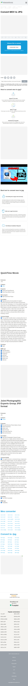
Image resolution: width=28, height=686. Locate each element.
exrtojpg (2, 544)
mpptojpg (17, 550)
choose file (14, 47)
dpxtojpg (17, 552)
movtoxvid (10, 525)
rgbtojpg (10, 541)
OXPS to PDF (4, 644)
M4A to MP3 (3, 616)
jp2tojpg (2, 541)
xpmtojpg (10, 546)
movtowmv (17, 519)
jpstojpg (17, 541)
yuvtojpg (17, 546)
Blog (14, 679)
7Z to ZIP (3, 613)
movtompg (17, 527)
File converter (3, 6)
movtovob (3, 519)
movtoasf (10, 521)
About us (14, 657)
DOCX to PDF (4, 639)
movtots (17, 517)
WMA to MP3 (17, 619)
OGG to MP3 (17, 629)
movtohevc (10, 523)
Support (14, 666)
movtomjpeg (17, 529)
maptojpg (10, 544)
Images (9, 6)
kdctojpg (3, 548)
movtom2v (17, 523)
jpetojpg (17, 539)
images (4, 419)
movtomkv (3, 514)
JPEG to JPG (4, 626)
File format (14, 660)
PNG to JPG (16, 632)
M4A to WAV (3, 624)
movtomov (10, 514)
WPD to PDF (17, 644)
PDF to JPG (16, 639)
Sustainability (14, 676)
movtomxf (3, 517)
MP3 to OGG (17, 621)
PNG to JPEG (4, 634)
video (3, 286)
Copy (24, 81)
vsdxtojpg (10, 550)
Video (14, 6)
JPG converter (8, 8)
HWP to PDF (17, 647)
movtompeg (3, 529)
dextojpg (3, 539)
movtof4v (3, 523)
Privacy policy (14, 663)
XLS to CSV (16, 634)
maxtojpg (10, 537)
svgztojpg (10, 552)
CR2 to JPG (16, 626)
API (14, 669)
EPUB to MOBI (4, 619)
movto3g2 (3, 521)
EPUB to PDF (17, 616)
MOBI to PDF (3, 629)
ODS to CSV (3, 647)
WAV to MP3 (16, 613)
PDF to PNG (3, 642)
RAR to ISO (16, 624)
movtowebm (10, 519)
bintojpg (17, 544)
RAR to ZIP (3, 621)
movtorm (3, 527)
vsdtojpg (10, 539)
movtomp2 (10, 529)
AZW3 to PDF (4, 632)
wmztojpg (3, 550)
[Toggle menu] (26, 2)
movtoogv (10, 527)
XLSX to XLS (3, 637)
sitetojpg (3, 537)
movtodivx (17, 521)
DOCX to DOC (17, 637)
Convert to (8, 534)
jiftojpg (2, 546)
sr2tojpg (17, 548)
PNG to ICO (16, 642)
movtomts (17, 514)
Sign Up (22, 50)
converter (8, 511)
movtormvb (17, 525)
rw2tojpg (10, 548)
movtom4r (3, 525)
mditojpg (3, 552)
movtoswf (10, 517)
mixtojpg (17, 537)
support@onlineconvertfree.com (14, 682)
